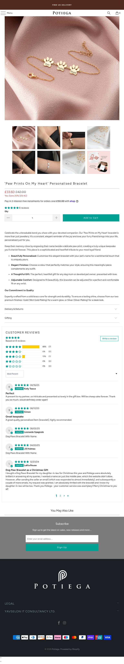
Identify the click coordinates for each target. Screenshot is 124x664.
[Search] (109, 13)
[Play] (62, 63)
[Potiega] (62, 13)
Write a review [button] (109, 338)
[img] (22, 385)
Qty (6, 211)
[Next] (116, 63)
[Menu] (1, 13)
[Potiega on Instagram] (64, 623)
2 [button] (60, 495)
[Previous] (7, 63)
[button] (12, 208)
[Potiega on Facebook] (59, 623)
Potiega (55, 649)
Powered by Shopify (70, 649)
